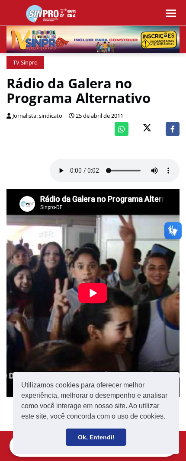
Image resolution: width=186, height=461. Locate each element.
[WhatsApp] (121, 129)
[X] (147, 129)
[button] (168, 417)
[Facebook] (173, 129)
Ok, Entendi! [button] (96, 437)
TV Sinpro (25, 62)
